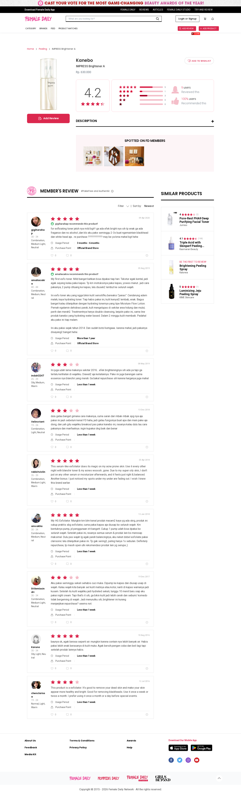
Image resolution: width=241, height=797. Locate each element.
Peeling (43, 48)
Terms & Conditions (82, 740)
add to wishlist (201, 61)
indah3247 (37, 375)
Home (30, 48)
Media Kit (30, 754)
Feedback (31, 747)
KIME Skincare (187, 297)
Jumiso (183, 225)
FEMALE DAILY (127, 9)
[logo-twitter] (179, 761)
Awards (131, 740)
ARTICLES (158, 9)
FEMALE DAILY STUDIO (179, 9)
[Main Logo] (38, 18)
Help (129, 747)
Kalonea (184, 272)
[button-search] (157, 19)
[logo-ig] (188, 761)
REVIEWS (144, 9)
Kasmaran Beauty (189, 249)
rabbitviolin (38, 472)
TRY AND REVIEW (203, 9)
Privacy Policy (78, 747)
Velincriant (37, 421)
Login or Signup (187, 18)
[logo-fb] (171, 761)
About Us (30, 740)
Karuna (35, 647)
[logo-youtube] (196, 761)
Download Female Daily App (40, 9)
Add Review (51, 118)
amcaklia (36, 526)
